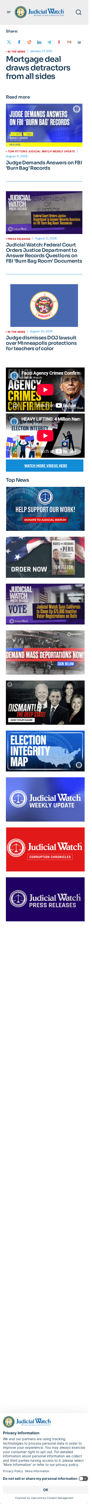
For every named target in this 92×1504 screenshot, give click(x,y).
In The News (16, 51)
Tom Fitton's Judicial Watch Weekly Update (41, 151)
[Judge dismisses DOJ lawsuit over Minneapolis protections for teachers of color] (44, 305)
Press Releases (19, 238)
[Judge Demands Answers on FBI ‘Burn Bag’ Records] (44, 125)
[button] (9, 12)
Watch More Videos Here (45, 465)
